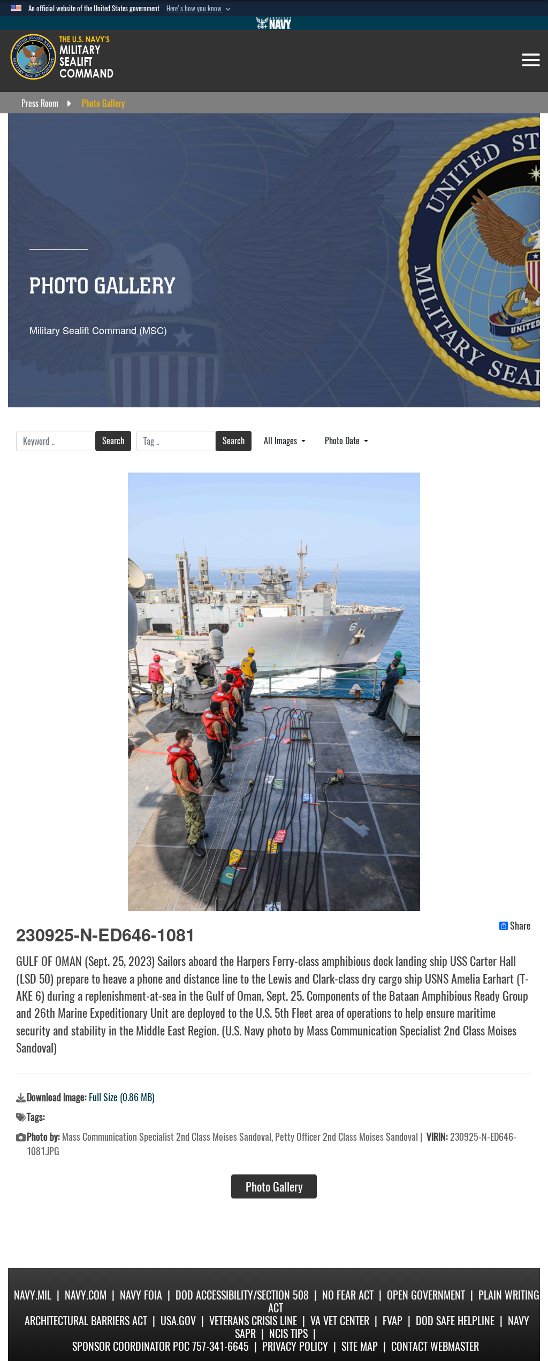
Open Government (426, 1295)
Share (520, 926)
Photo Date (343, 440)
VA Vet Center (339, 1320)
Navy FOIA (141, 1295)
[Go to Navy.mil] (274, 23)
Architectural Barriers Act (86, 1320)
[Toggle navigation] (531, 60)
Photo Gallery (274, 1187)
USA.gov (178, 1320)
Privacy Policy (295, 1346)
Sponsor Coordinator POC (130, 1346)
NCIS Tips (288, 1333)
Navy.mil (32, 1295)
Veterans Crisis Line (253, 1320)
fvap (392, 1320)
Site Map (359, 1346)
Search (113, 440)
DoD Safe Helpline (455, 1320)
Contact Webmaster (435, 1346)
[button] (199, 8)
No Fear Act (348, 1295)
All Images (281, 440)
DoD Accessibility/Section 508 (242, 1295)
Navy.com (85, 1295)
